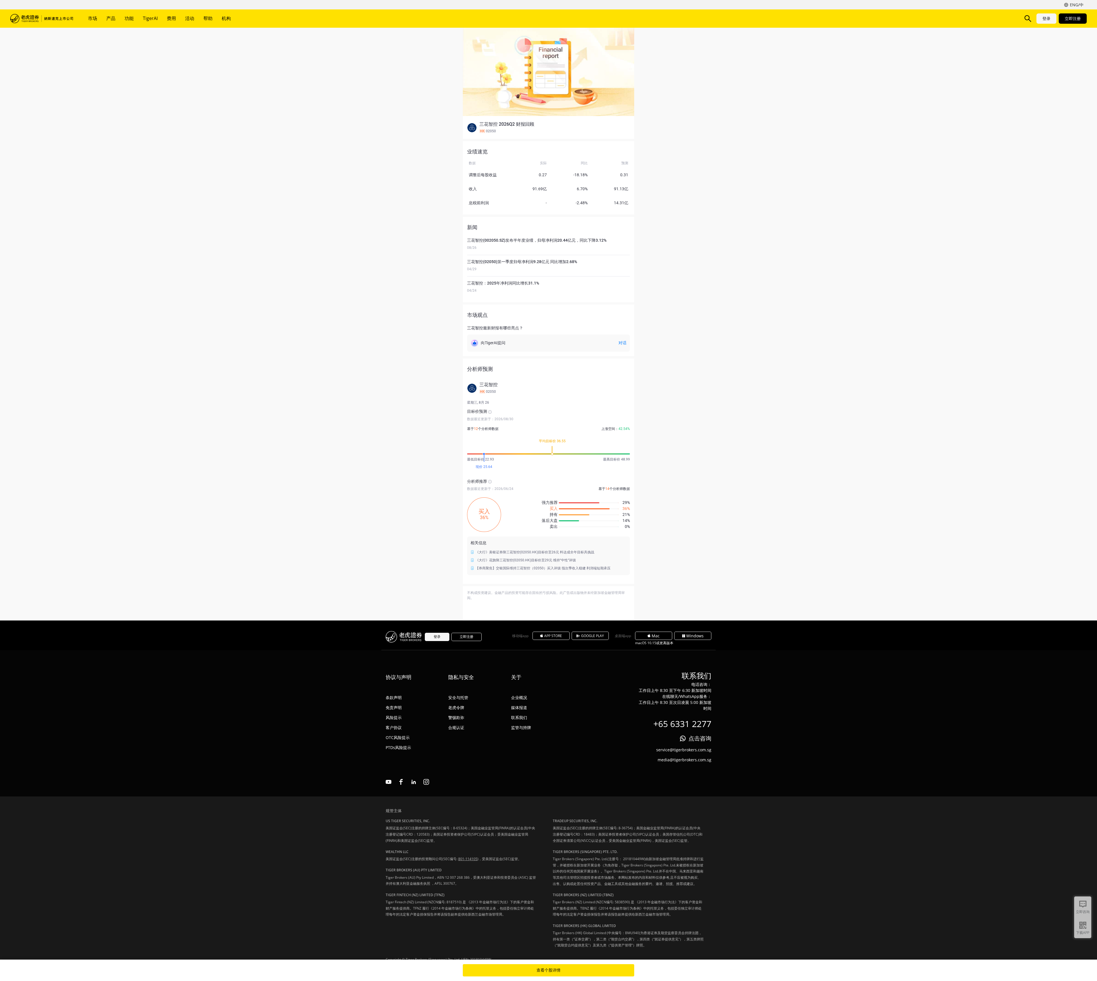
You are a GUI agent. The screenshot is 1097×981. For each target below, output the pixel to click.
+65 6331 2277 (682, 724)
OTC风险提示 (398, 737)
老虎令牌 (456, 707)
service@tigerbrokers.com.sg (683, 749)
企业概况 (519, 697)
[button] (548, 127)
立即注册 (1073, 18)
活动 (189, 18)
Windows (695, 635)
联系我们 (519, 717)
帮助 (208, 18)
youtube (388, 782)
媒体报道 (519, 707)
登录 (1046, 18)
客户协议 (394, 727)
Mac (656, 635)
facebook (401, 782)
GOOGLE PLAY (592, 635)
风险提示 (394, 717)
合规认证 (456, 727)
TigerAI (150, 18)
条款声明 (394, 697)
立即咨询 (1083, 911)
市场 (92, 18)
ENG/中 (1077, 4)
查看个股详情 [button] (548, 970)
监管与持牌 (521, 727)
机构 (226, 18)
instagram (426, 782)
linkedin (414, 782)
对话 (622, 343)
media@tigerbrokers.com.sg (684, 759)
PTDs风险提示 (398, 747)
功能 (129, 18)
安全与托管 (458, 697)
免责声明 (394, 707)
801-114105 (467, 858)
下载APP (1082, 932)
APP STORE (553, 635)
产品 (110, 18)
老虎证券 (41, 18)
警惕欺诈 (456, 717)
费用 (171, 18)
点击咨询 (699, 738)
